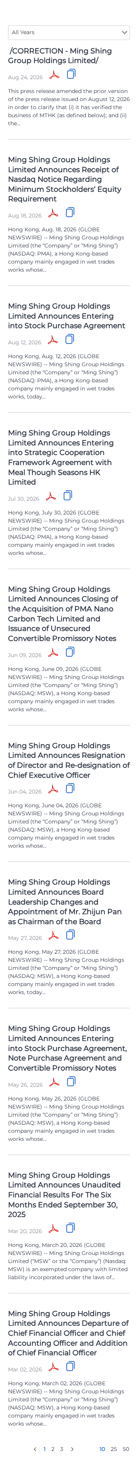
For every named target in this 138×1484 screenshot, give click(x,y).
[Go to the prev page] (35, 1449)
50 (126, 1449)
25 (114, 1449)
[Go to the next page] (72, 1449)
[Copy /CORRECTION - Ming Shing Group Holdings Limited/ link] (71, 73)
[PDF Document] (54, 75)
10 (102, 1449)
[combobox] (69, 32)
